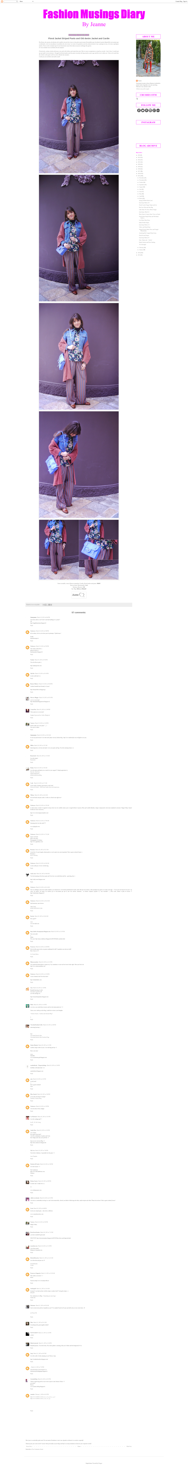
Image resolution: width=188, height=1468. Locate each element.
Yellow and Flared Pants (144, 227)
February (141, 247)
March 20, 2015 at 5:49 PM (46, 1164)
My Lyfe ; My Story (35, 772)
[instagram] (150, 110)
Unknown (32, 631)
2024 (139, 155)
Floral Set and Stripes (144, 235)
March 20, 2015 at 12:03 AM (44, 735)
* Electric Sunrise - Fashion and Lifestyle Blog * (41, 1013)
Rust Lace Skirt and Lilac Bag (146, 207)
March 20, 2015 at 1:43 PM (40, 1004)
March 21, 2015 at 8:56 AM (42, 1305)
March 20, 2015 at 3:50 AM (40, 767)
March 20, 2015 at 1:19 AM (43, 756)
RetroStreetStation (35, 1232)
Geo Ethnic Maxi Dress (144, 220)
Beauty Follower (34, 684)
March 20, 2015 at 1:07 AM (40, 745)
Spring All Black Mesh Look (145, 200)
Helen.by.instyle (34, 1343)
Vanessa (32, 723)
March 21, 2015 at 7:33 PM (37, 1367)
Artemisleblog (33, 1379)
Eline (31, 1322)
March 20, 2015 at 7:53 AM (42, 834)
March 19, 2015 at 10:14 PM (42, 673)
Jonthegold (33, 1288)
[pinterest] (146, 110)
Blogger (100, 1463)
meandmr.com (34, 1246)
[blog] (158, 110)
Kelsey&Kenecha (34, 1258)
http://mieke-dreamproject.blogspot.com (40, 931)
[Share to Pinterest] (51, 605)
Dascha (32, 916)
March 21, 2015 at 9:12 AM (40, 1322)
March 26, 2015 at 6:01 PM (44, 1379)
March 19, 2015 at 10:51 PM (46, 697)
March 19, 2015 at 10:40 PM (45, 684)
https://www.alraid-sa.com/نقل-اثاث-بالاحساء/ (40, 1398)
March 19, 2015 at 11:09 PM (43, 709)
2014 (139, 252)
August (141, 187)
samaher (32, 1394)
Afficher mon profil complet (142, 89)
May (140, 194)
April (140, 196)
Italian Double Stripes (144, 222)
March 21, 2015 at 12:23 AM (46, 1258)
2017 (139, 171)
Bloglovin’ (47, 715)
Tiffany (32, 795)
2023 (139, 157)
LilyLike (32, 673)
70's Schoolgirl (142, 244)
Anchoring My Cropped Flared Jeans (147, 233)
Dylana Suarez (34, 1181)
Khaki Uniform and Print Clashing (147, 242)
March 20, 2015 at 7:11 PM (46, 1232)
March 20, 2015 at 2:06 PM (49, 1025)
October (141, 182)
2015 (139, 175)
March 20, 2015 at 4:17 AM (40, 783)
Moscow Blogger (34, 697)
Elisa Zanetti (33, 1094)
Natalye (32, 660)
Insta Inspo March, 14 (144, 225)
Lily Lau (32, 1150)
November (141, 180)
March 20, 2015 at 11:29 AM (58, 931)
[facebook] (139, 110)
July (140, 189)
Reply (31, 625)
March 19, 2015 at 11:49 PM (41, 723)
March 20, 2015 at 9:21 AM (41, 849)
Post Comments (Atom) (37, 1449)
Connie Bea (33, 709)
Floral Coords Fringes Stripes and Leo (148, 205)
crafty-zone (33, 873)
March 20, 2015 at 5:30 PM (41, 1150)
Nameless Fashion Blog (35, 1098)
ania (31, 1079)
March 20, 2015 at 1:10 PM (39, 987)
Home (79, 1446)
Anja (31, 1353)
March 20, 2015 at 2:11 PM (44, 1045)
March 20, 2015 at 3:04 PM (43, 1094)
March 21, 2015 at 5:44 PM (45, 1343)
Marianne (32, 1305)
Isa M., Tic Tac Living (35, 1122)
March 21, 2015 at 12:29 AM (48, 1273)
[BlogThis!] (46, 605)
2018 (139, 169)
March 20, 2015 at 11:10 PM (45, 1246)
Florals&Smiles (34, 1263)
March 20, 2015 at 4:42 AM (41, 795)
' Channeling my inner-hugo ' (49, 1296)
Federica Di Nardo (35, 1164)
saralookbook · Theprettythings (38, 1065)
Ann (31, 987)
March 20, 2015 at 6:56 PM (41, 1222)
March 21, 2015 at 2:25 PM (44, 1332)
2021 (139, 162)
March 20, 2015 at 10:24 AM (43, 901)
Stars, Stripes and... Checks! (145, 240)
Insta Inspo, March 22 (144, 212)
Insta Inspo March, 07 (144, 237)
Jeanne (140, 80)
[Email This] (44, 605)
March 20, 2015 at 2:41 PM (39, 1079)
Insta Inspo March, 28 (144, 202)
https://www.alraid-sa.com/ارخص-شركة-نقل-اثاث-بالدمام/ (42, 1397)
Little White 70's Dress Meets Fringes (148, 209)
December (141, 178)
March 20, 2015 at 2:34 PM (53, 1065)
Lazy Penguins (33, 1156)
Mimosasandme (34, 962)
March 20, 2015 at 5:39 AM (42, 805)
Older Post (129, 1446)
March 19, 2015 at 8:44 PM (43, 617)
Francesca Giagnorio (35, 1273)
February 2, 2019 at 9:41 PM (42, 1394)
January (141, 249)
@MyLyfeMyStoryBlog (36, 775)
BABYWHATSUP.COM (36, 908)
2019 (139, 166)
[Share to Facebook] (49, 605)
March (141, 198)
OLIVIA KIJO (34, 1332)
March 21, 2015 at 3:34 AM (43, 1288)
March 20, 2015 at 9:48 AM (43, 873)
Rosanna (32, 849)
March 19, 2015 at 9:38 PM (42, 631)
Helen (31, 1004)
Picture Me (34, 1313)
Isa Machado (33, 1116)
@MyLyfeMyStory (34, 773)
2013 (139, 255)
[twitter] (143, 110)
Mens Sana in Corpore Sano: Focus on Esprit (149, 214)
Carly (31, 783)
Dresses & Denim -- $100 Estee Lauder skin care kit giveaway (44, 787)
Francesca (32, 947)
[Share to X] (47, 605)
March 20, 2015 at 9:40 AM (42, 863)
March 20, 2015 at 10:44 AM (41, 916)
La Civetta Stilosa (34, 954)
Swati (31, 1208)
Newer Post (29, 1446)
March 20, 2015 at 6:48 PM (40, 1208)
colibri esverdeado (34, 1198)
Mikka (32, 745)
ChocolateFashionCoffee (36, 1025)
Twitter (32, 1265)
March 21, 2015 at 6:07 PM (39, 1353)
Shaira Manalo (34, 1045)
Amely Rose (33, 1130)
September (141, 184)
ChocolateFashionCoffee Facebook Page (39, 1037)
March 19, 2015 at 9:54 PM (41, 660)
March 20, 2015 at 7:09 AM (42, 820)
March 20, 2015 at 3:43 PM (43, 1130)
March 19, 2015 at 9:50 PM (42, 646)
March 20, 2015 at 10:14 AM (43, 887)
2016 (139, 173)
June (140, 191)
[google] (154, 110)
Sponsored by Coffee (39, 715)
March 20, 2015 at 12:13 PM (45, 962)
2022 (139, 159)
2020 (139, 164)
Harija (32, 767)
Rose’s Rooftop (34, 855)
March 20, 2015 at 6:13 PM (46, 1198)
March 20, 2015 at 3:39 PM (42, 1106)
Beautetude (33, 756)
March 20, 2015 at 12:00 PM (42, 947)
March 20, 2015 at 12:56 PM (42, 974)
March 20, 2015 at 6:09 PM (44, 1181)
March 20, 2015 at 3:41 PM (44, 1116)
